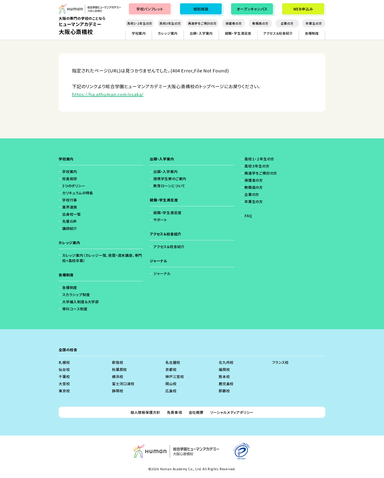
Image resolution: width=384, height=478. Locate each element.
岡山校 (170, 383)
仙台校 (64, 369)
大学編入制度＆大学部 (80, 301)
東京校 (64, 390)
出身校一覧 (71, 214)
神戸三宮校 (174, 376)
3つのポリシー (73, 185)
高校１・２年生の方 (259, 158)
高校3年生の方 (170, 23)
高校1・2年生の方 (139, 23)
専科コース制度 (75, 308)
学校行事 (69, 200)
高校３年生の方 (257, 166)
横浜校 (117, 376)
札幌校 (64, 362)
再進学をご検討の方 (202, 23)
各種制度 (312, 33)
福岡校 (224, 369)
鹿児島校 (226, 383)
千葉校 (64, 376)
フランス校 (280, 362)
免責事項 (174, 412)
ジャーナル (162, 273)
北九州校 (226, 362)
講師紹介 (69, 228)
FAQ (248, 215)
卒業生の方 (314, 23)
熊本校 (224, 376)
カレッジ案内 (168, 33)
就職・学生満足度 (238, 33)
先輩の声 (69, 221)
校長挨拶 (69, 178)
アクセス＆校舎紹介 (278, 33)
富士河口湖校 (123, 383)
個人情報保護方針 (145, 412)
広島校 (170, 390)
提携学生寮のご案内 (169, 178)
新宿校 (117, 362)
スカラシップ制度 (76, 294)
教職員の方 (260, 23)
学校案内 (139, 33)
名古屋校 (172, 362)
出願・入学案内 (201, 33)
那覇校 (224, 390)
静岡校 (117, 390)
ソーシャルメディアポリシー (232, 412)
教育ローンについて (169, 185)
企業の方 (287, 23)
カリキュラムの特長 (77, 192)
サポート (160, 219)
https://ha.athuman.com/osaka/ (108, 94)
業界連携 (69, 207)
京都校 (170, 369)
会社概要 (196, 412)
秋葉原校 (119, 369)
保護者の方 (234, 23)
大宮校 (64, 383)
